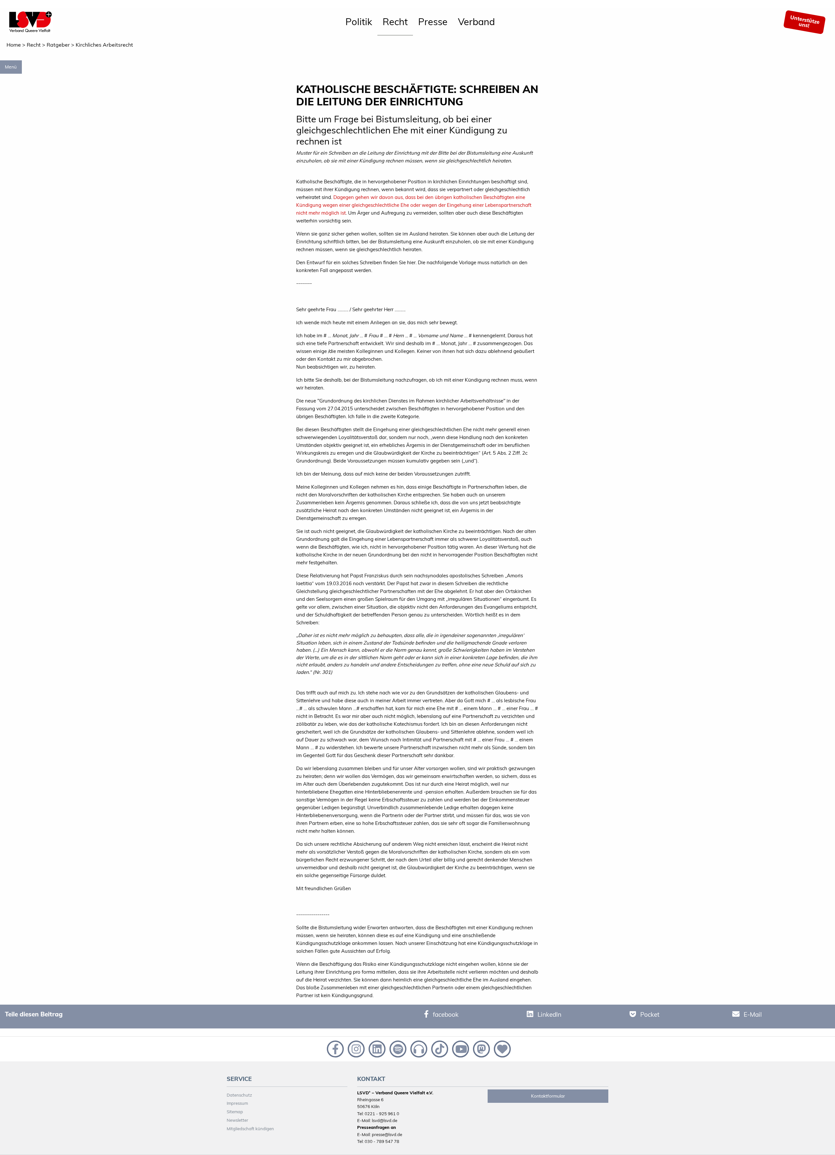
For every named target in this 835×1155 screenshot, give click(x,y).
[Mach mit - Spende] (501, 1048)
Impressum (237, 1103)
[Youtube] (459, 1048)
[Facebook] (334, 1048)
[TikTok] (439, 1048)
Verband (476, 21)
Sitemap (235, 1111)
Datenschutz (239, 1095)
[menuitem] (358, 22)
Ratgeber (58, 44)
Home (14, 44)
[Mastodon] (480, 1048)
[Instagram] (355, 1048)
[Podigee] (418, 1048)
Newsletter (237, 1120)
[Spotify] (397, 1048)
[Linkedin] (376, 1048)
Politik (358, 21)
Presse (433, 21)
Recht (395, 21)
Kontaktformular (548, 1096)
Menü (11, 67)
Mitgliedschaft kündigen (250, 1128)
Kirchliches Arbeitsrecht (104, 44)
